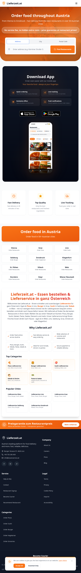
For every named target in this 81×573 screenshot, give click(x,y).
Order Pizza (7, 518)
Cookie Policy (48, 491)
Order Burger (8, 530)
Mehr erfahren (71, 424)
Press (46, 457)
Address (18, 41)
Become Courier (9, 497)
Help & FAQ (7, 479)
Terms (46, 479)
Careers (46, 451)
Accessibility (48, 503)
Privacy (46, 485)
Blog (45, 463)
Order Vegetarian (9, 535)
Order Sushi (7, 524)
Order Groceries (9, 541)
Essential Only (33, 566)
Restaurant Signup (10, 491)
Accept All (19, 566)
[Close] (71, 560)
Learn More (63, 561)
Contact (6, 485)
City (40, 41)
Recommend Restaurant (11, 503)
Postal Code (63, 41)
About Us (47, 445)
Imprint (46, 497)
